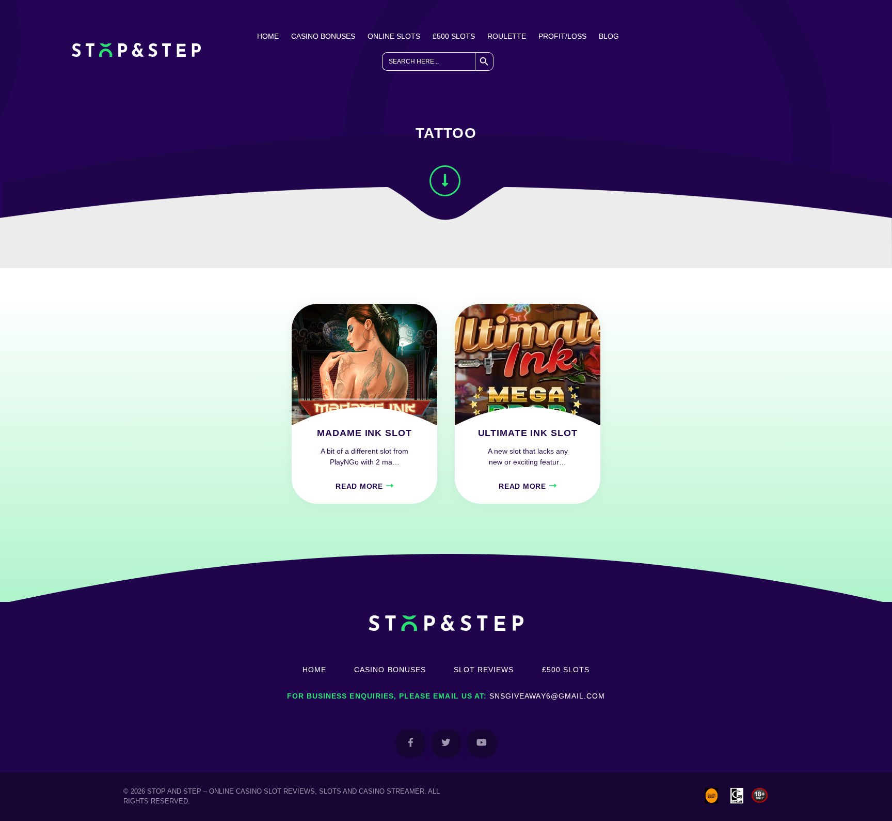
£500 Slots (454, 36)
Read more (359, 486)
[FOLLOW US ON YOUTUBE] (482, 743)
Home (268, 36)
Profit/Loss (562, 36)
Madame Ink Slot (364, 433)
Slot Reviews (484, 669)
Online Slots (394, 36)
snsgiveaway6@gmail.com (547, 696)
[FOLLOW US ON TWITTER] (446, 743)
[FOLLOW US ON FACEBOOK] (410, 743)
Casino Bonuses (323, 36)
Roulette (506, 36)
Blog (609, 36)
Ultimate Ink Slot (528, 433)
